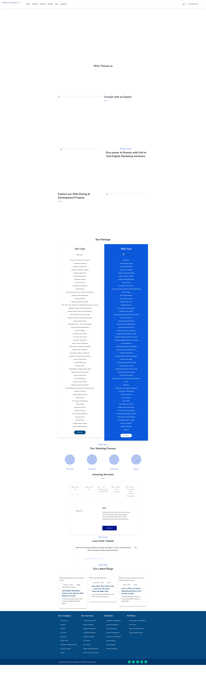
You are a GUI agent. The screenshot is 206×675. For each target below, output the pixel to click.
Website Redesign (88, 637)
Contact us (64, 4)
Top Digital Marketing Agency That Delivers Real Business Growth (72, 593)
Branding (116, 491)
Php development (111, 629)
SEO (75, 489)
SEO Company (72, 587)
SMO (89, 489)
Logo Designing (110, 641)
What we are (64, 621)
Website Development (131, 495)
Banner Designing (88, 625)
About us (35, 4)
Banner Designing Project (136, 629)
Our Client (63, 633)
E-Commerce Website (89, 621)
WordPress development (113, 637)
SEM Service (87, 641)
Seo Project (132, 625)
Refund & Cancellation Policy (68, 645)
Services (42, 4)
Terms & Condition (65, 649)
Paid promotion (103, 491)
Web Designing (110, 645)
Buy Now (79, 432)
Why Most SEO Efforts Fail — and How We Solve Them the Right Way (103, 589)
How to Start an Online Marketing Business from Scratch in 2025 (131, 591)
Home (28, 4)
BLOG (109, 582)
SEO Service (87, 645)
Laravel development (112, 625)
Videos (62, 653)
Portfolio (50, 4)
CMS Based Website (89, 633)
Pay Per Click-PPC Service (91, 653)
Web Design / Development (137, 621)
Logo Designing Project (136, 633)
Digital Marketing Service (90, 649)
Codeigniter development (113, 621)
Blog (56, 4)
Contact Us (63, 637)
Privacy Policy (64, 641)
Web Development (111, 649)
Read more (109, 528)
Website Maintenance (89, 629)
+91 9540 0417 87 (193, 4)
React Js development (112, 633)
